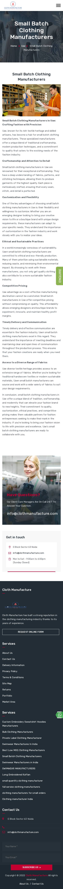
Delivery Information (13, 665)
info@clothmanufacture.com (28, 553)
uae (23, 46)
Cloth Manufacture (37, 875)
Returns (6, 689)
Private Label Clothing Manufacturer (22, 738)
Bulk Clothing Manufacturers (17, 732)
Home (14, 46)
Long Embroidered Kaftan (16, 774)
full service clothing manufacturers (21, 786)
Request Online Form (31, 632)
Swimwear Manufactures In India (19, 744)
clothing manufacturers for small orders (24, 793)
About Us (7, 653)
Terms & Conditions (13, 677)
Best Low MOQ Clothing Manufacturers (23, 750)
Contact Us (8, 659)
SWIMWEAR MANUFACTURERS (18, 768)
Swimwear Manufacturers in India (20, 762)
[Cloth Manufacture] (12, 5)
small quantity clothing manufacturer (22, 780)
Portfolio (7, 695)
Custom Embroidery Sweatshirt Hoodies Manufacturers (24, 723)
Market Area (8, 701)
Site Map (7, 683)
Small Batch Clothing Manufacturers (22, 756)
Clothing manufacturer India (17, 799)
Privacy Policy (9, 671)
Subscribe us (30, 867)
